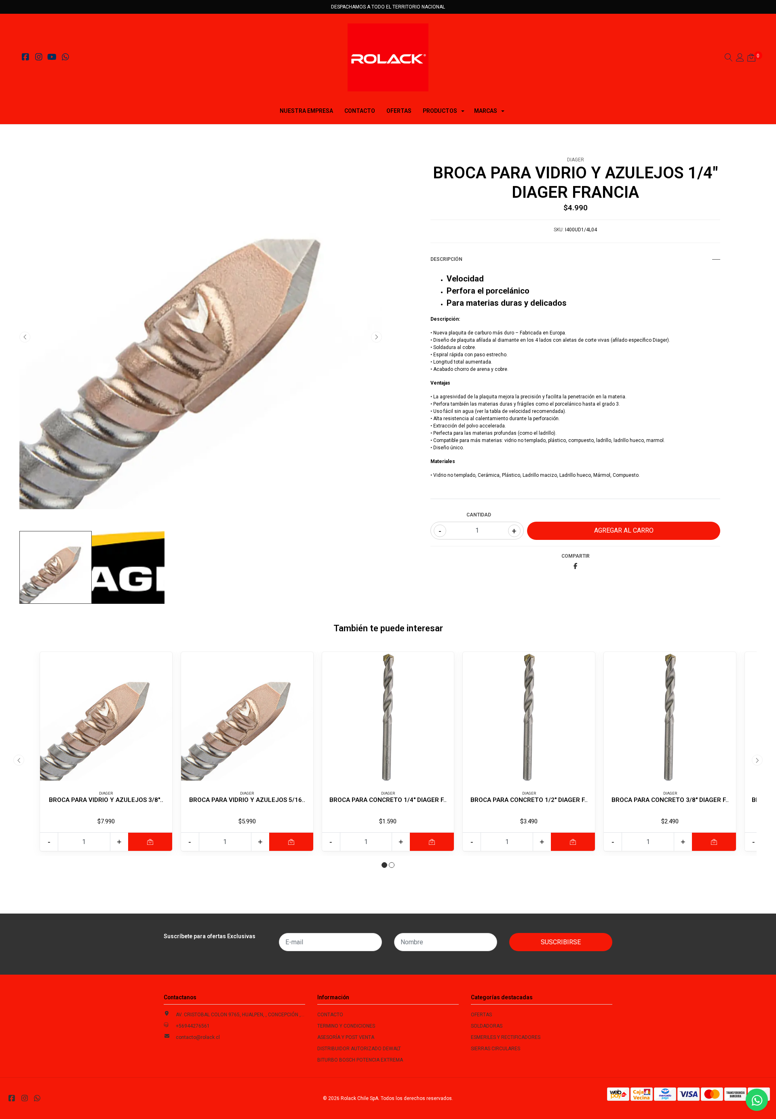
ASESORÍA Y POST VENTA (345, 1037)
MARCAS (485, 111)
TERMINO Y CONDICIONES (346, 1026)
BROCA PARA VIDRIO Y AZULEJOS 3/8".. (106, 800)
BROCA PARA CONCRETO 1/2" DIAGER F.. (529, 800)
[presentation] (24, 337)
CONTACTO (359, 111)
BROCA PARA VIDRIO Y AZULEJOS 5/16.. (247, 800)
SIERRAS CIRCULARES (495, 1048)
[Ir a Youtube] (52, 58)
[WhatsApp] (65, 58)
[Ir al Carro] (751, 58)
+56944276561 (193, 1026)
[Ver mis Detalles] (740, 58)
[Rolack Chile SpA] (388, 57)
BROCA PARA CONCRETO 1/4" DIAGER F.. (388, 800)
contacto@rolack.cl (198, 1037)
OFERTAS (398, 111)
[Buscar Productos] (728, 58)
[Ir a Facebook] (25, 58)
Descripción (446, 259)
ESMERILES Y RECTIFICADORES (505, 1037)
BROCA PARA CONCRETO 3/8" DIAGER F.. (670, 800)
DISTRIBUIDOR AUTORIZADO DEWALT (359, 1048)
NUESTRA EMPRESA (306, 111)
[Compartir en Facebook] (575, 566)
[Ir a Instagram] (38, 58)
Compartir (575, 556)
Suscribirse (561, 942)
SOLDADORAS (486, 1026)
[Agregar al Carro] (150, 842)
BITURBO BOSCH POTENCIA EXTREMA (360, 1060)
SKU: (559, 230)
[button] (384, 865)
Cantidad (478, 515)
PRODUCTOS (440, 111)
